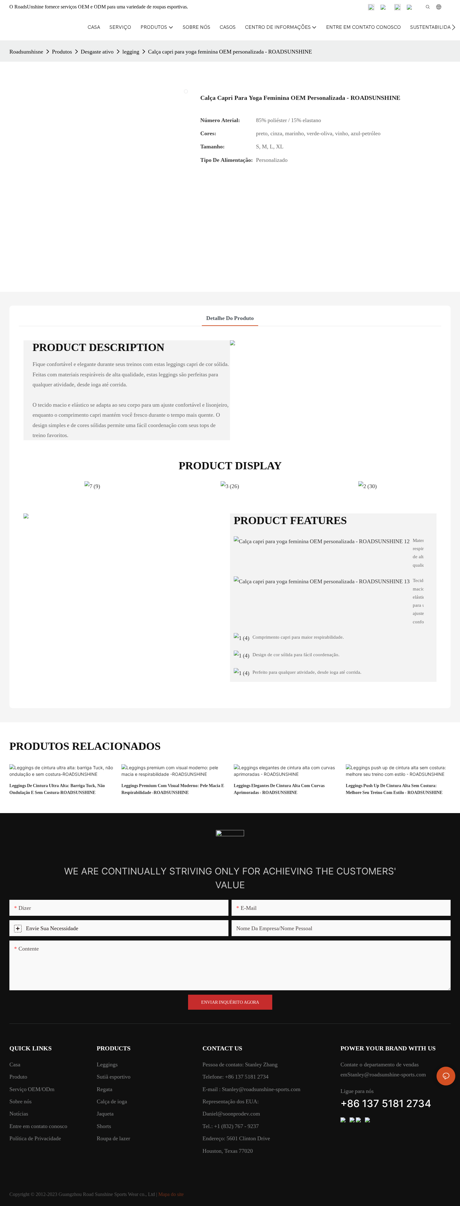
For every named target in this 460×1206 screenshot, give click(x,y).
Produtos (62, 51)
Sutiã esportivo (113, 1076)
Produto (18, 1076)
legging (130, 51)
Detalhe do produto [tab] (230, 318)
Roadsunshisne (26, 51)
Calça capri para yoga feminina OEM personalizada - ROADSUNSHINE (230, 51)
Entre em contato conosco (38, 1126)
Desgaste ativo (97, 51)
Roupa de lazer (113, 1138)
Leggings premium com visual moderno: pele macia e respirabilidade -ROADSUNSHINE (172, 789)
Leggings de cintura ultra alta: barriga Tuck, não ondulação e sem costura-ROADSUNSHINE (57, 789)
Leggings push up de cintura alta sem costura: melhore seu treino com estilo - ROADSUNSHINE (394, 789)
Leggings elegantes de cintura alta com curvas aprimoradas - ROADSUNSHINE (279, 789)
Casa (14, 1064)
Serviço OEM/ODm (31, 1089)
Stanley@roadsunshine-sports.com (260, 1089)
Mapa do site (171, 1194)
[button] (453, 27)
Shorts (104, 1126)
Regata (104, 1089)
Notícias (18, 1113)
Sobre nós (20, 1101)
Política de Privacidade (35, 1138)
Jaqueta (105, 1113)
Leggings (107, 1064)
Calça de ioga (112, 1101)
